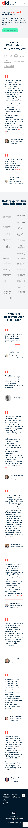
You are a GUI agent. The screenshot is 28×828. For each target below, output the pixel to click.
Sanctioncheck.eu (15, 797)
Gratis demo (14, 794)
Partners (5, 799)
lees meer (17, 169)
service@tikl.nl (10, 822)
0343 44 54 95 (17, 822)
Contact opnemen (10, 30)
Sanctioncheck (6, 796)
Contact (5, 804)
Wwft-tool (6, 794)
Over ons (5, 802)
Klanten (5, 800)
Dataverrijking (6, 797)
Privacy (13, 796)
